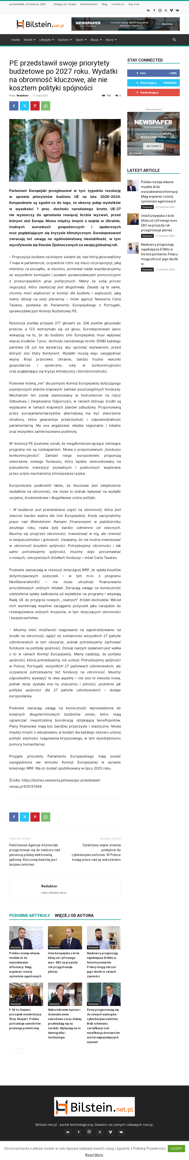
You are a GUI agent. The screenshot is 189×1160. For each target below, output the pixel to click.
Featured (16, 947)
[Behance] (148, 10)
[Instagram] (159, 10)
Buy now (134, 4)
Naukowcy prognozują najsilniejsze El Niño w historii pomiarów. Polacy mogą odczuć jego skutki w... (159, 254)
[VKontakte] (177, 10)
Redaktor (23, 95)
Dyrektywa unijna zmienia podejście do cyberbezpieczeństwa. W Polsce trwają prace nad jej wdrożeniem (96, 852)
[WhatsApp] (45, 105)
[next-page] (19, 1051)
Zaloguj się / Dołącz (65, 4)
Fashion (63, 40)
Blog (104, 4)
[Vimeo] (171, 10)
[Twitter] (165, 10)
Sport (79, 40)
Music (95, 40)
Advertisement (88, 4)
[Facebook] (154, 10)
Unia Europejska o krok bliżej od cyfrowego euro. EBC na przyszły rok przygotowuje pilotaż (63, 962)
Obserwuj (170, 82)
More (109, 40)
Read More (94, 1155)
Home (15, 40)
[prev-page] (12, 1051)
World (28, 40)
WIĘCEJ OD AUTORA (74, 915)
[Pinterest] (35, 105)
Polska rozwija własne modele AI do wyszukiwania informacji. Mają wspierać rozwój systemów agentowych (159, 191)
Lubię (173, 73)
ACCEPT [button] (176, 1148)
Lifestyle (45, 40)
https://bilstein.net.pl (53, 892)
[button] (174, 40)
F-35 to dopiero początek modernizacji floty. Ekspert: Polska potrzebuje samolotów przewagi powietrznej (25, 1019)
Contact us (118, 4)
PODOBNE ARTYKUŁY (29, 915)
